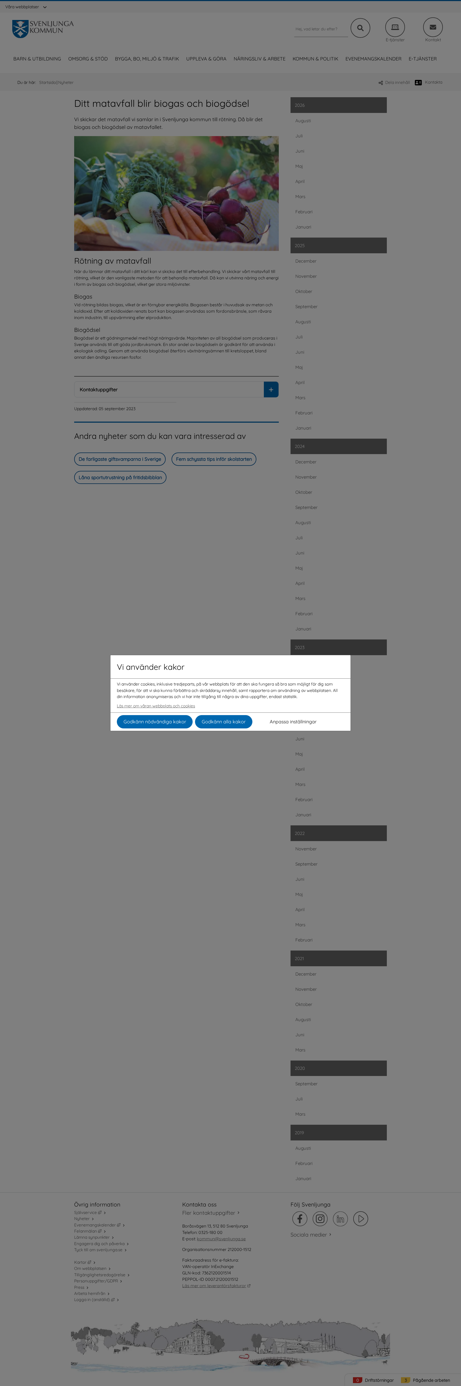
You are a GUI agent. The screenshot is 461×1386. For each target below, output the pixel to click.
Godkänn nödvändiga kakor (155, 722)
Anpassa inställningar (293, 722)
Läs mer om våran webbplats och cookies (156, 705)
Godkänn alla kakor (224, 722)
